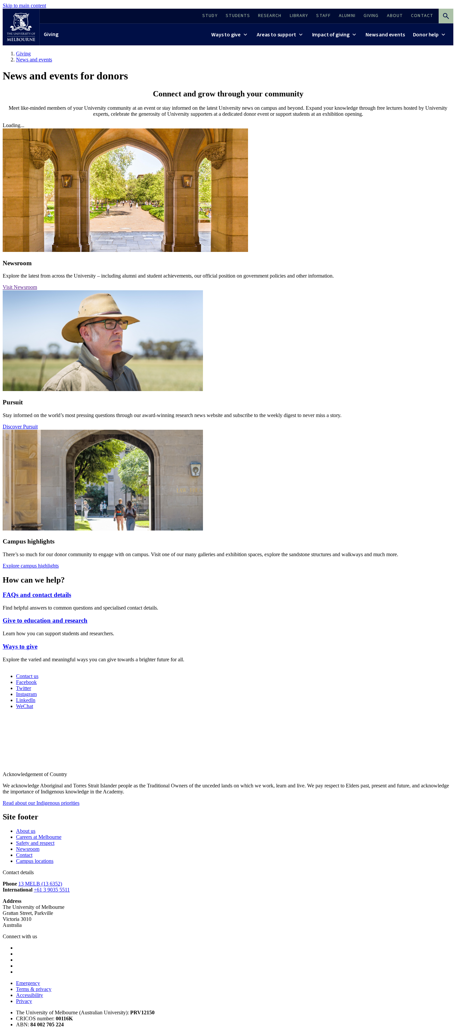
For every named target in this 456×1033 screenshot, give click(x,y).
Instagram (26, 694)
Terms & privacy (33, 989)
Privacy (24, 1001)
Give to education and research (45, 620)
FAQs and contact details (37, 594)
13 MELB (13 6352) (40, 884)
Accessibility (29, 995)
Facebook (26, 682)
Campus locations (34, 861)
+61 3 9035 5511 (52, 890)
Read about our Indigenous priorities (41, 803)
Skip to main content (24, 5)
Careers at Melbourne (38, 837)
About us (25, 831)
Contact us (27, 676)
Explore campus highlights (31, 566)
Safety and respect (35, 843)
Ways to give (20, 646)
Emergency (28, 983)
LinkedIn (25, 700)
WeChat (24, 706)
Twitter (23, 688)
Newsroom (27, 849)
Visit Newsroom (20, 287)
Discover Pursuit (20, 426)
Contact (24, 855)
